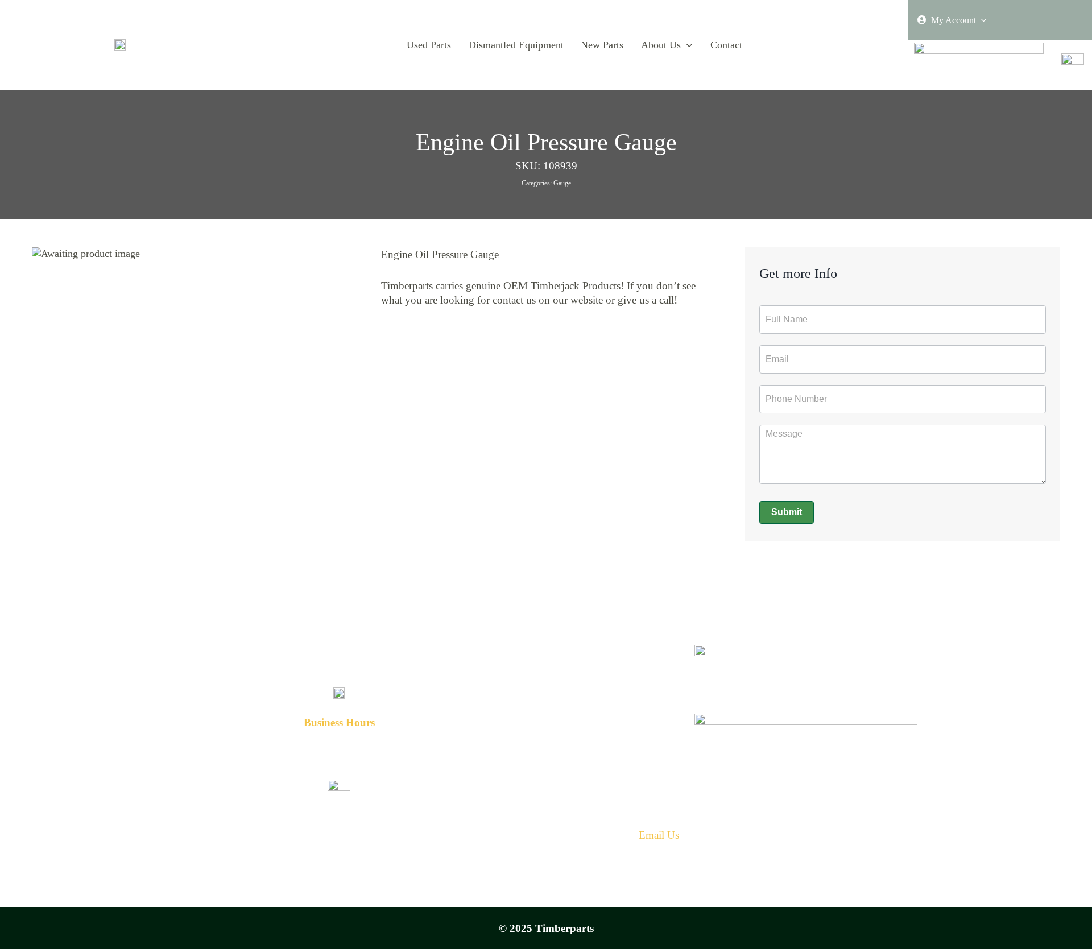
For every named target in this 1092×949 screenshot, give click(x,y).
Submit (786, 512)
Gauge (562, 183)
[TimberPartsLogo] (120, 44)
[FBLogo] (1072, 58)
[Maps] (806, 718)
